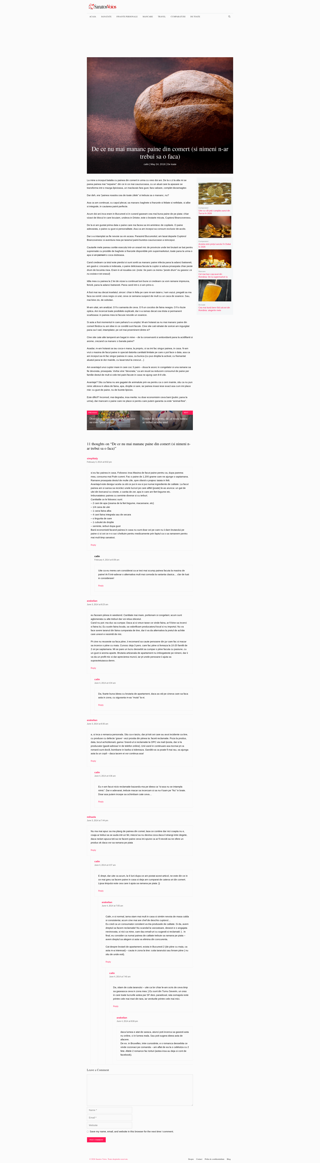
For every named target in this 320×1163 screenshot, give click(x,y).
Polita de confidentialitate (214, 1159)
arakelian (92, 601)
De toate (195, 16)
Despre (191, 1159)
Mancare (148, 16)
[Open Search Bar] (229, 16)
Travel (162, 16)
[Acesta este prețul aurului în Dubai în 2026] (214, 236)
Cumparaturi (178, 16)
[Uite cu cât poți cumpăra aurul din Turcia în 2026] (214, 203)
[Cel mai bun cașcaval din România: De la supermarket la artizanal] (214, 266)
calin (97, 679)
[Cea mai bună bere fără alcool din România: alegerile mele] (214, 300)
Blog (229, 1159)
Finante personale (127, 16)
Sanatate (106, 16)
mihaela (91, 817)
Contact (199, 1159)
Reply (93, 545)
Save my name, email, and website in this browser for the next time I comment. (132, 1131)
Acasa (92, 16)
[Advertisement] (160, 38)
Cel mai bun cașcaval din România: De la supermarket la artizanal (213, 277)
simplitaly (92, 458)
